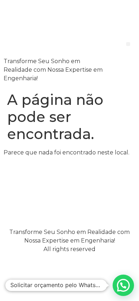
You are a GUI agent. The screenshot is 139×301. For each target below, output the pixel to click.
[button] (128, 44)
